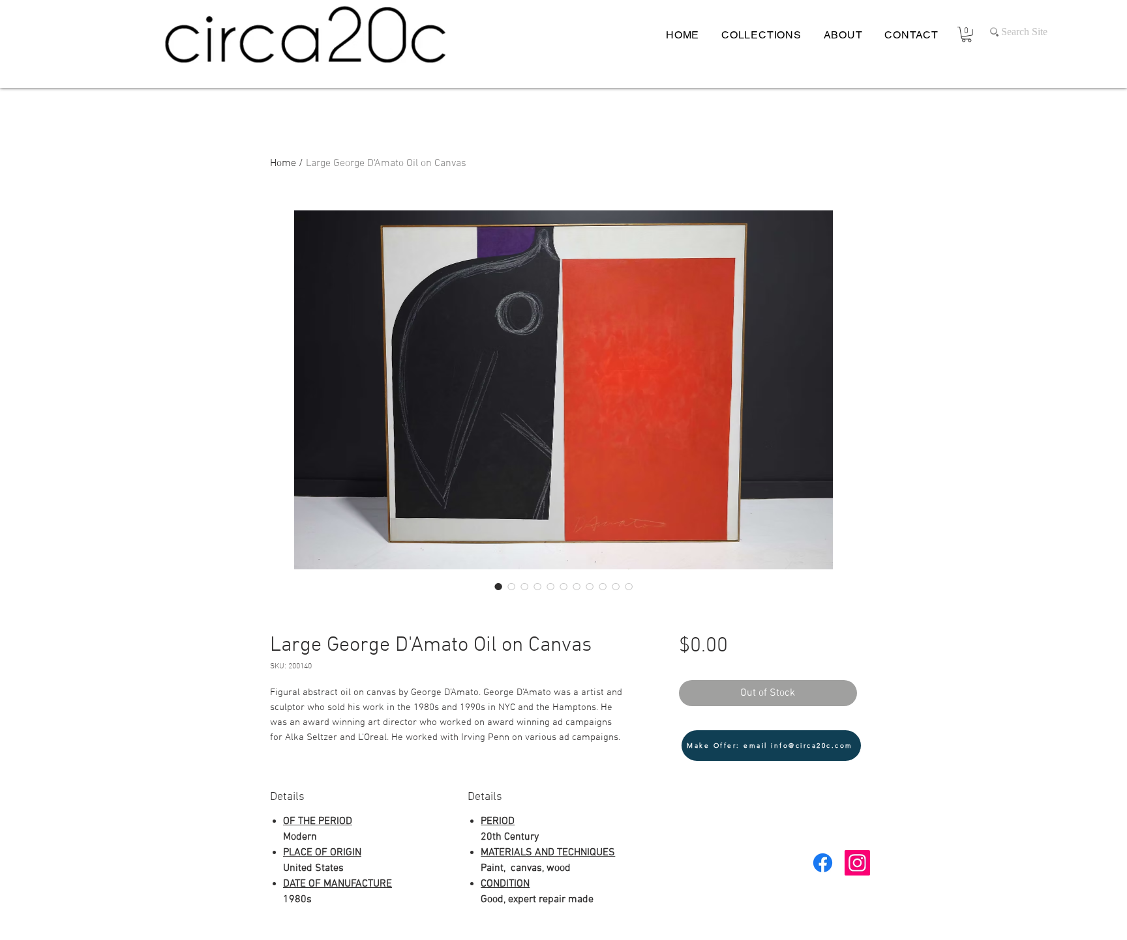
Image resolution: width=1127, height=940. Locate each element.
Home (283, 163)
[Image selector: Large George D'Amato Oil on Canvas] (498, 586)
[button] (966, 34)
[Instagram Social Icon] (857, 863)
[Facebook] (822, 863)
